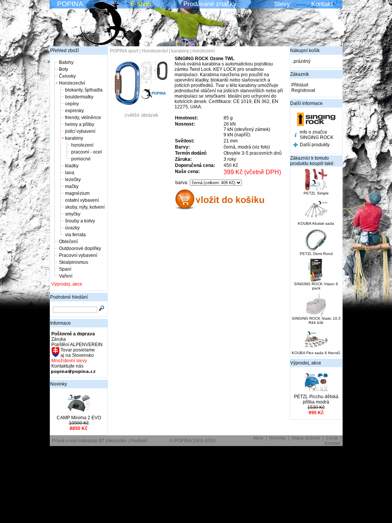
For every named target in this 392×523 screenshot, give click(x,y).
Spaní (65, 269)
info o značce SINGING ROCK (316, 134)
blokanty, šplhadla (84, 90)
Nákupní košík (305, 50)
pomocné (81, 159)
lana (69, 172)
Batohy (66, 62)
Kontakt (322, 4)
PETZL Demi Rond (316, 254)
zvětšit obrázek (141, 115)
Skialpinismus (73, 262)
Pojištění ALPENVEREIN (77, 344)
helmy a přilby (79, 124)
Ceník (332, 438)
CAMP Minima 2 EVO (79, 417)
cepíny (72, 103)
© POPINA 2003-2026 (193, 440)
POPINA (70, 4)
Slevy (282, 4)
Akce (258, 438)
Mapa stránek (306, 438)
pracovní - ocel (86, 152)
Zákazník (299, 74)
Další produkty (315, 144)
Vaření (65, 276)
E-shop (141, 4)
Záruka (58, 339)
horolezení (82, 145)
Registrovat (303, 90)
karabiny (74, 138)
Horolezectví (72, 83)
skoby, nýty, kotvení (85, 207)
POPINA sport (124, 51)
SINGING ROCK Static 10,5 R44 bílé (316, 320)
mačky (71, 186)
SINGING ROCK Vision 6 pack (316, 286)
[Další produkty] (295, 145)
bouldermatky (79, 97)
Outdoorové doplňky (80, 248)
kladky (71, 165)
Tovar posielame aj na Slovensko (77, 352)
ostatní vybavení (82, 200)
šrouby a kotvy (80, 221)
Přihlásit (299, 85)
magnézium (77, 193)
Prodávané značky (210, 4)
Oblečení (68, 241)
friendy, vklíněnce (83, 117)
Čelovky (67, 76)
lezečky (73, 179)
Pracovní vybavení (78, 255)
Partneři (139, 440)
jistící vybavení (80, 131)
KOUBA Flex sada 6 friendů (316, 353)
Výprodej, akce (66, 284)
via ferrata (75, 234)
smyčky (72, 214)
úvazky (72, 227)
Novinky (58, 384)
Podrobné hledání (69, 297)
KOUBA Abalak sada (316, 223)
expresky (74, 110)
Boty (63, 69)
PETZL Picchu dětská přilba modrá (316, 399)
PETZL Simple (316, 193)
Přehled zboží (64, 50)
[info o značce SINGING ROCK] (295, 135)
